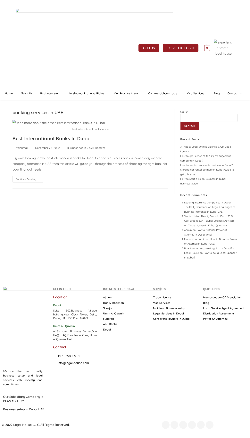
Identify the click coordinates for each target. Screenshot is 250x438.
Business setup (76, 148)
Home (9, 93)
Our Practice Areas (126, 93)
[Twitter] (174, 425)
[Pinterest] (201, 425)
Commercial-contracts (162, 93)
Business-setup (50, 93)
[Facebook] (166, 425)
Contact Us (235, 93)
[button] (50, 93)
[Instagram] (192, 425)
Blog (217, 93)
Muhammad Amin (194, 239)
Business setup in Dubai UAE (23, 409)
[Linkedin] (209, 425)
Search (184, 111)
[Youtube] (183, 425)
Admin (188, 229)
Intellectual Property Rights (86, 93)
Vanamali (22, 148)
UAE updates (97, 148)
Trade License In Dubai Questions (207, 225)
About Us (26, 93)
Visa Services (195, 93)
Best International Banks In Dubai (51, 138)
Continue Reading (29, 178)
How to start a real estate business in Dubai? (206, 165)
